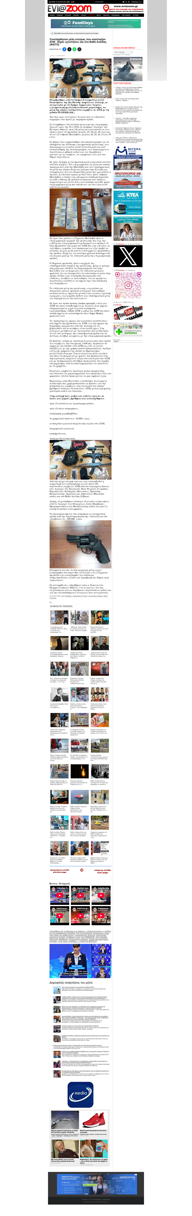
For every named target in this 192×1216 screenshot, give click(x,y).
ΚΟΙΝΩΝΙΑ (60, 15)
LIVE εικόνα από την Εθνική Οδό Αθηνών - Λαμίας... (127, 99)
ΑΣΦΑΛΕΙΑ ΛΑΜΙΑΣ (95, 596)
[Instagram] (129, 2)
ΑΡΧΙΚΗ (52, 15)
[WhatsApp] (74, 49)
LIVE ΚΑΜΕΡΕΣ (126, 15)
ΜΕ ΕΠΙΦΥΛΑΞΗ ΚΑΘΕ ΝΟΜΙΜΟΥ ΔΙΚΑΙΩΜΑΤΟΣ (95, 1202)
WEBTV (99, 15)
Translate (127, 54)
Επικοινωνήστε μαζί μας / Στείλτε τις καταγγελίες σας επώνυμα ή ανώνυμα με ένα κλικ (78, 1045)
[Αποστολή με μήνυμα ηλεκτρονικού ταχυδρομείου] (51, 602)
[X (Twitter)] (126, 2)
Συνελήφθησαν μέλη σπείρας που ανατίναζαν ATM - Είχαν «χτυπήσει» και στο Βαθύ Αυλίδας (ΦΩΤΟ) (78, 42)
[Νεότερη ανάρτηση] (60, 873)
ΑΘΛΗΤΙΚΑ (106, 15)
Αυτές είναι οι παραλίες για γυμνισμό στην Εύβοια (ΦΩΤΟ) (78, 987)
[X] (69, 49)
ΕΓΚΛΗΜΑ (68, 15)
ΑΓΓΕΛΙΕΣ (135, 15)
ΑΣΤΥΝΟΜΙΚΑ (66, 596)
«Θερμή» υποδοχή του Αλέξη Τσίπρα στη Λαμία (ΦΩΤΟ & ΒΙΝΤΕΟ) (80, 1026)
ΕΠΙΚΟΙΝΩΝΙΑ (116, 15)
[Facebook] (123, 2)
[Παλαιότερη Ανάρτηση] (103, 874)
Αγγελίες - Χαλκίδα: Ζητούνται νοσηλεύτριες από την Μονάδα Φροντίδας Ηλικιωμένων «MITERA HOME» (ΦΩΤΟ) (128, 120)
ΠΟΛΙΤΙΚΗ (76, 15)
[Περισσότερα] (79, 49)
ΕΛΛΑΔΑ (83, 15)
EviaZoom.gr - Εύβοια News (102, 1199)
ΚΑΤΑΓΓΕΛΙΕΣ (99, 2)
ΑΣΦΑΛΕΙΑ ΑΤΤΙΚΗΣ (80, 596)
